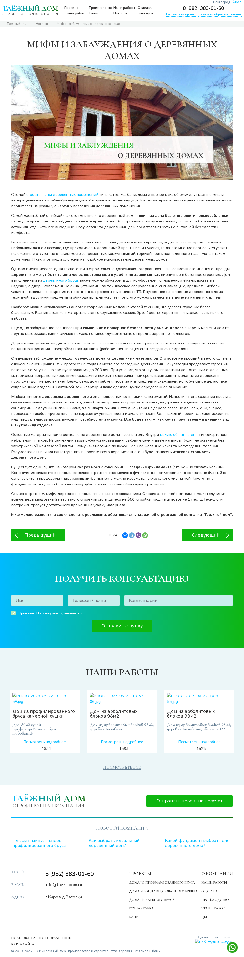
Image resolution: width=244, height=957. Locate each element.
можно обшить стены (179, 434)
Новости (120, 13)
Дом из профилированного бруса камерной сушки (43, 713)
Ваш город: (227, 2)
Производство (100, 8)
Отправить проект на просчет (190, 801)
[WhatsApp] (145, 535)
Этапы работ (74, 13)
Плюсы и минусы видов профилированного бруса (39, 843)
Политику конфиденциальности (61, 613)
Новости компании (122, 828)
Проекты (71, 8)
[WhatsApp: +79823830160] (238, 8)
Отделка (145, 8)
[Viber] (138, 535)
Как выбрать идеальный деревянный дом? (114, 843)
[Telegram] (132, 535)
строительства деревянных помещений (62, 194)
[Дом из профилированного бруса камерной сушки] (44, 699)
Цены (93, 13)
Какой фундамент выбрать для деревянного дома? (197, 843)
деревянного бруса (60, 280)
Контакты (145, 13)
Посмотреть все (122, 767)
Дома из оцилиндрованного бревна (163, 891)
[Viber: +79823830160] (229, 8)
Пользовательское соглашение (41, 938)
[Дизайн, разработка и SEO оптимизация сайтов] (214, 942)
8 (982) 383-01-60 (203, 8)
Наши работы (124, 8)
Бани (134, 917)
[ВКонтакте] (125, 535)
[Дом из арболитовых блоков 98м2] (122, 699)
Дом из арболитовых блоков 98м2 (114, 713)
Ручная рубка (141, 908)
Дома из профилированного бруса (162, 883)
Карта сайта (22, 944)
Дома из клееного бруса (152, 900)
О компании (217, 873)
